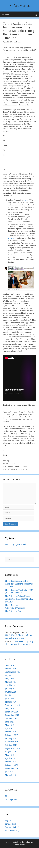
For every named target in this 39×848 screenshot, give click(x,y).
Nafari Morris (20, 5)
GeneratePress (19, 845)
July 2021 (9, 675)
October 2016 (11, 745)
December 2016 (12, 742)
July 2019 (9, 695)
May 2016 (9, 755)
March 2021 (10, 682)
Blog (7, 461)
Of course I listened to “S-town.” (17, 466)
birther (26, 200)
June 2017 (9, 722)
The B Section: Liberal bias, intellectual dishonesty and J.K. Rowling (19, 599)
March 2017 (10, 732)
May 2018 (9, 708)
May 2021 (9, 678)
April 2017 (10, 728)
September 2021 (12, 672)
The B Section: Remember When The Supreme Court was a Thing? (19, 584)
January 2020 (11, 688)
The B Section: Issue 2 (15, 611)
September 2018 (12, 705)
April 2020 (10, 685)
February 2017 (11, 735)
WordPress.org (12, 830)
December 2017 (12, 715)
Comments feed (12, 827)
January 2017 (11, 738)
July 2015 (9, 772)
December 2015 (12, 768)
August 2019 (10, 692)
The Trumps (10, 463)
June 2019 (9, 698)
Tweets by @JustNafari (15, 544)
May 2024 (9, 665)
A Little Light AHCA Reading (16, 469)
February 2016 (11, 765)
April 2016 (10, 758)
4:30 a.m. (11, 238)
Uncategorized (11, 799)
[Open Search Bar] (36, 15)
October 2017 (11, 718)
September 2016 (12, 748)
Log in (8, 820)
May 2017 (9, 725)
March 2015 (10, 775)
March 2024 (10, 669)
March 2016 (10, 762)
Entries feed (10, 824)
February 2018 (11, 712)
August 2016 (10, 752)
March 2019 (10, 702)
